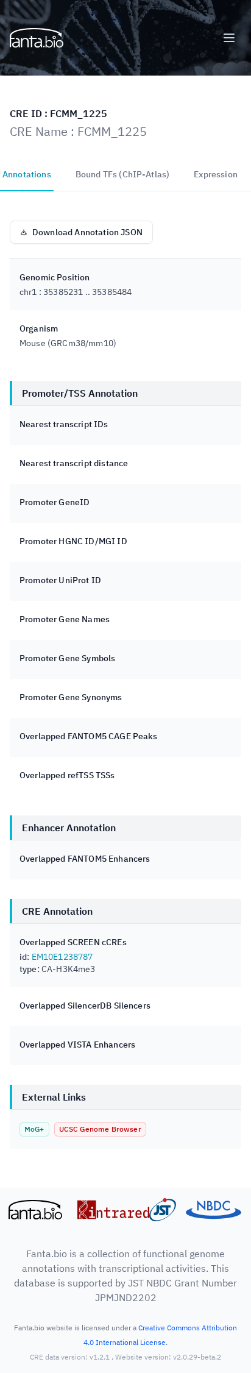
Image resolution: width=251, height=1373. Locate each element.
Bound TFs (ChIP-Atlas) (123, 174)
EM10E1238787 (62, 956)
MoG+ (34, 1129)
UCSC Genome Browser (100, 1129)
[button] (229, 37)
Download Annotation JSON (87, 232)
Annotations (26, 174)
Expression (216, 174)
